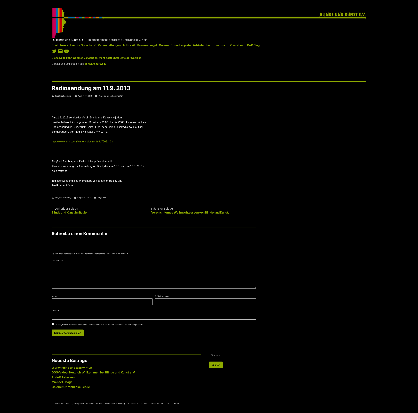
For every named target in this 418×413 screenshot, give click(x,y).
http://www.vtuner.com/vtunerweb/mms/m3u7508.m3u (82, 141)
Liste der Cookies (130, 58)
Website (55, 310)
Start (55, 45)
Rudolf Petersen (63, 377)
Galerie (164, 45)
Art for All (129, 45)
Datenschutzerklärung (115, 403)
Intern (176, 403)
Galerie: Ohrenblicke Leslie (71, 387)
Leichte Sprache (81, 45)
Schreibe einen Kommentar (110, 96)
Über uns (218, 45)
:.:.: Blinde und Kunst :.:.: (67, 39)
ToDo (169, 403)
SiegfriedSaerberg (63, 96)
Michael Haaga (62, 382)
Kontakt (144, 403)
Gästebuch (237, 45)
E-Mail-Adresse (162, 296)
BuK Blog (253, 45)
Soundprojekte (181, 45)
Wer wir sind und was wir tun (72, 367)
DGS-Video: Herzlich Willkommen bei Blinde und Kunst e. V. (93, 372)
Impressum (133, 403)
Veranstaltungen (109, 45)
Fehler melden (157, 403)
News (64, 45)
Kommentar (57, 260)
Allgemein (101, 197)
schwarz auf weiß (95, 64)
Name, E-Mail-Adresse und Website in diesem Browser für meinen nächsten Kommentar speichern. (100, 324)
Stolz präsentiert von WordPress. (88, 403)
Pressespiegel (147, 45)
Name (55, 296)
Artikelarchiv (201, 45)
